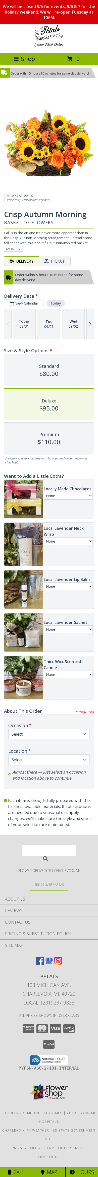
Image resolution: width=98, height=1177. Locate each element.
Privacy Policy (26, 1148)
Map (50, 1172)
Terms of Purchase (64, 1148)
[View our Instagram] (58, 963)
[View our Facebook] (40, 963)
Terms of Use (49, 1156)
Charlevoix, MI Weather (25, 1130)
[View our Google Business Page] (49, 963)
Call (18, 1172)
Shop (28, 58)
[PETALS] (49, 45)
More (11, 249)
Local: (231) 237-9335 (49, 1002)
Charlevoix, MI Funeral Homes (32, 1112)
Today (56, 303)
